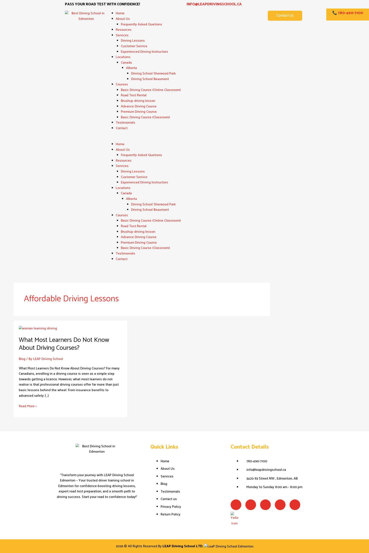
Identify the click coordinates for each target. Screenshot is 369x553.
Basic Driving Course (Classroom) (145, 117)
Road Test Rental (133, 95)
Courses (122, 84)
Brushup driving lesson (138, 101)
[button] (184, 139)
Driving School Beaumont (150, 79)
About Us (123, 19)
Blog (22, 359)
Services (122, 35)
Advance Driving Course (139, 106)
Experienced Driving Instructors (144, 52)
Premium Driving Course (139, 112)
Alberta (131, 68)
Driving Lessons (133, 41)
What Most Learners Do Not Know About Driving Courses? (64, 344)
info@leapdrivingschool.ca (214, 4)
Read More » (28, 406)
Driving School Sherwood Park (153, 73)
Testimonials (125, 123)
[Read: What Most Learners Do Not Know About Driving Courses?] (38, 328)
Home (120, 13)
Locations (123, 57)
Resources (124, 30)
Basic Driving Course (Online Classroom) (151, 90)
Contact (121, 128)
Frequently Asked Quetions (141, 24)
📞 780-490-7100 (347, 13)
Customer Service (134, 46)
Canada (126, 63)
